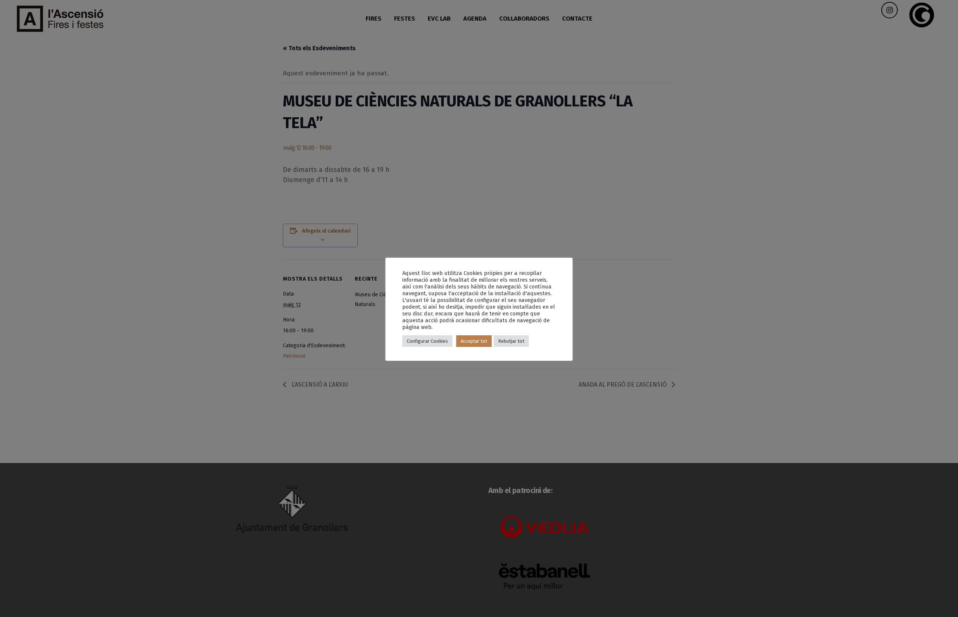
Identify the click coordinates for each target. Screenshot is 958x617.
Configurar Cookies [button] (427, 341)
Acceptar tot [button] (474, 341)
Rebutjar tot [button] (511, 341)
